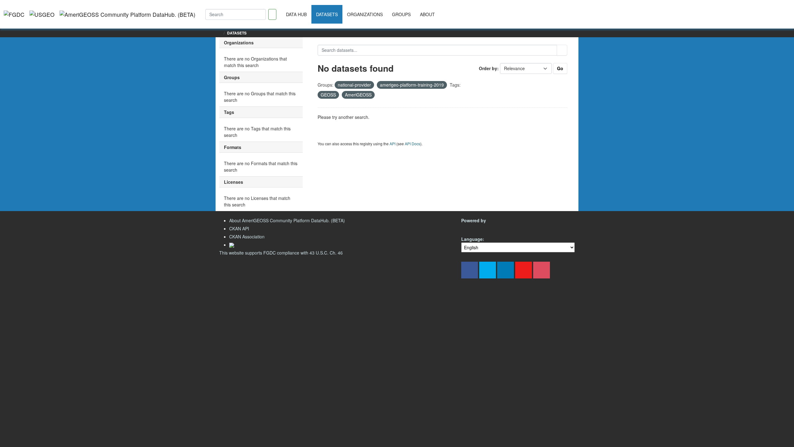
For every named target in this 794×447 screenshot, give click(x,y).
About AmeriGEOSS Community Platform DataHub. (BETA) (287, 220)
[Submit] (562, 50)
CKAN (471, 227)
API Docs (412, 143)
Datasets (327, 14)
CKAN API (239, 228)
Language (472, 239)
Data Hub (296, 14)
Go (560, 68)
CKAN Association (247, 236)
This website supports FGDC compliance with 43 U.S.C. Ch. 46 (281, 253)
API (392, 143)
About (427, 14)
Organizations (365, 14)
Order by (488, 68)
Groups (401, 14)
